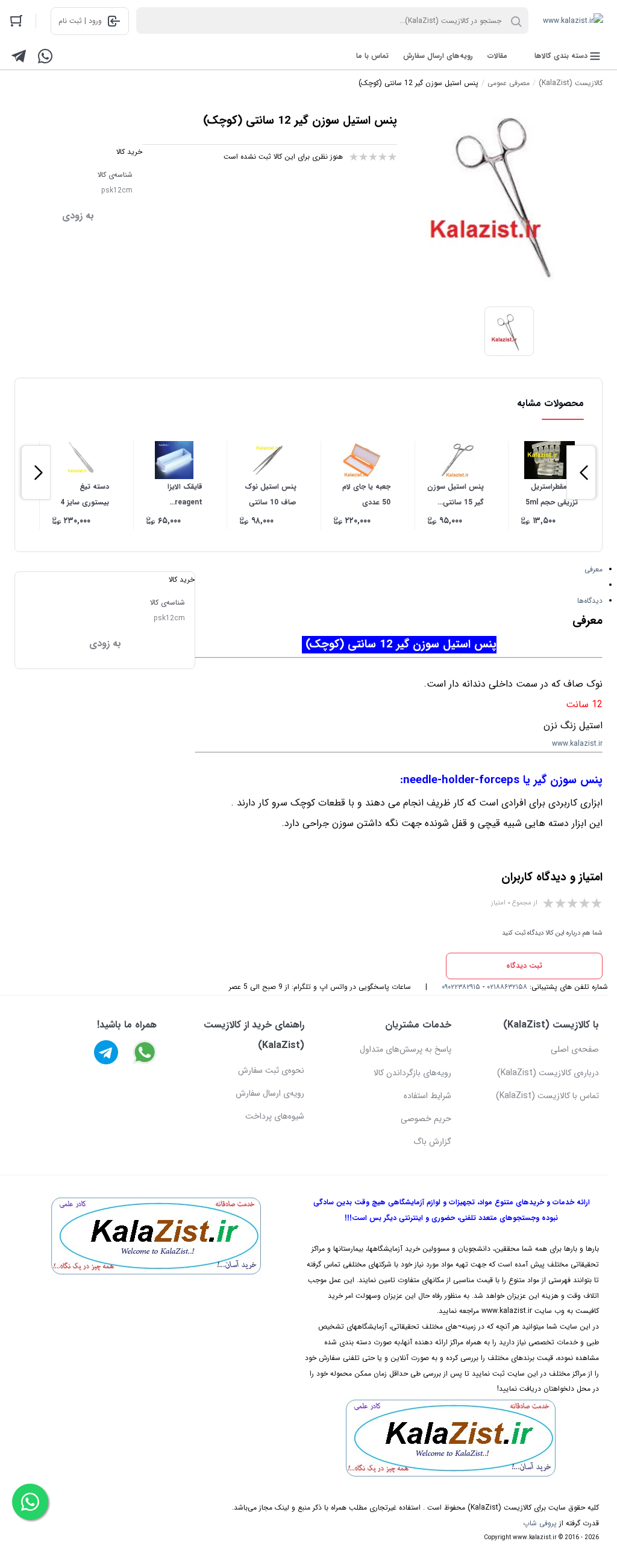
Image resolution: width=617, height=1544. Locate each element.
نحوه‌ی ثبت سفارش (271, 1070)
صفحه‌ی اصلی (575, 1049)
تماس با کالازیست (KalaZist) (547, 1095)
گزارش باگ (432, 1141)
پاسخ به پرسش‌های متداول (405, 1049)
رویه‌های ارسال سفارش (438, 56)
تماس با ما (372, 56)
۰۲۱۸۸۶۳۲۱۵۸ (507, 987)
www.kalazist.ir (577, 743)
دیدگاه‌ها (590, 600)
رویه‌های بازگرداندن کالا (412, 1072)
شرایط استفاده (427, 1095)
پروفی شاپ (540, 1523)
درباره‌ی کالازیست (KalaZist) (548, 1072)
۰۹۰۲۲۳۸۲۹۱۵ (461, 987)
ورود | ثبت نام (80, 21)
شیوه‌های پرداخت (274, 1116)
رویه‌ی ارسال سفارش (270, 1093)
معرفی (593, 569)
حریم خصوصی (426, 1118)
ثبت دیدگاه (524, 965)
